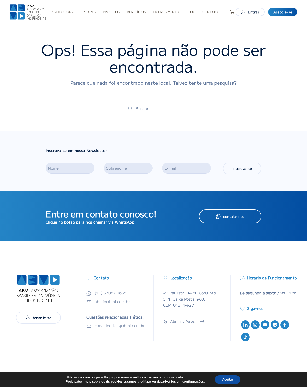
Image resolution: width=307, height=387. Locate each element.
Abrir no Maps (182, 321)
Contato (210, 12)
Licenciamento (166, 12)
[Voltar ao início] (28, 12)
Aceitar (227, 379)
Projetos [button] (111, 12)
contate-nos (233, 216)
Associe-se (282, 12)
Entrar (253, 12)
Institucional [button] (63, 12)
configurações (193, 382)
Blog (190, 12)
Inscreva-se (242, 168)
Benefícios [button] (136, 12)
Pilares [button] (89, 12)
